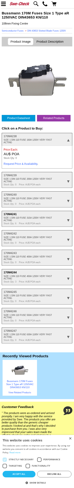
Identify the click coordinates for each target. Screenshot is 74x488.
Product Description (50, 41)
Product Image (20, 41)
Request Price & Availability (20, 163)
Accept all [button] (19, 474)
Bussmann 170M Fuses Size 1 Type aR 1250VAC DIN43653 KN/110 (20, 384)
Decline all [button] (54, 474)
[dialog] (37, 461)
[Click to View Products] (19, 377)
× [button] (70, 438)
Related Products (53, 118)
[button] (37, 482)
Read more (14, 452)
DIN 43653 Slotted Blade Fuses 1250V (46, 30)
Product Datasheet (18, 118)
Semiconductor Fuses (13, 30)
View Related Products (19, 392)
